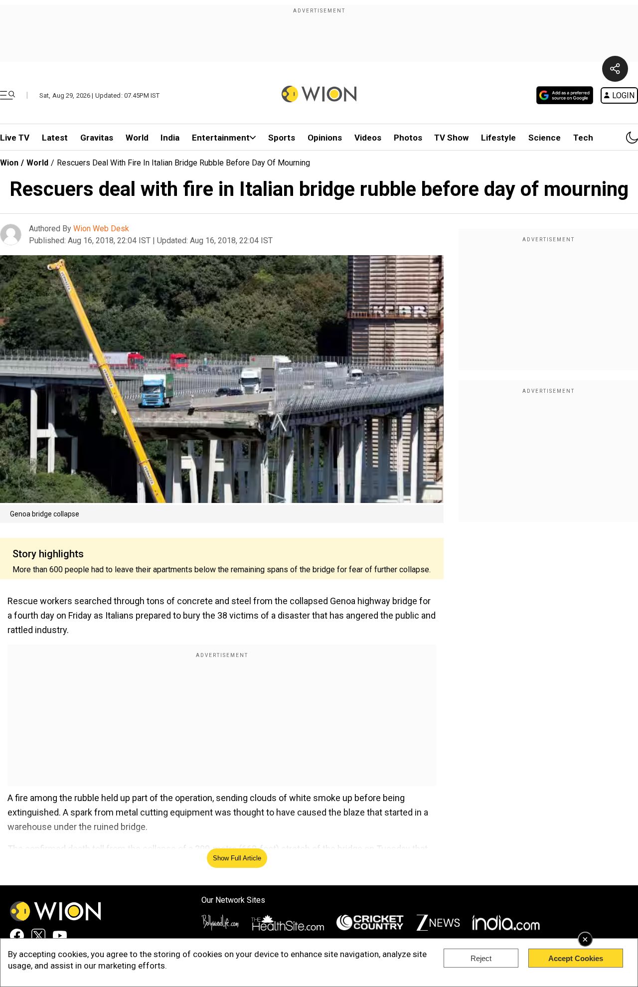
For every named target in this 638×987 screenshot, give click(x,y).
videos (367, 138)
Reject (481, 958)
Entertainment (221, 138)
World (137, 138)
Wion (9, 162)
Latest (55, 138)
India (169, 138)
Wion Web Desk (101, 228)
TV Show (451, 138)
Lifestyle (498, 138)
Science (544, 138)
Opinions (325, 138)
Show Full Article (237, 858)
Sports (281, 138)
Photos (408, 138)
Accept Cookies (575, 958)
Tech (583, 138)
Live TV (14, 138)
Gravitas (96, 138)
